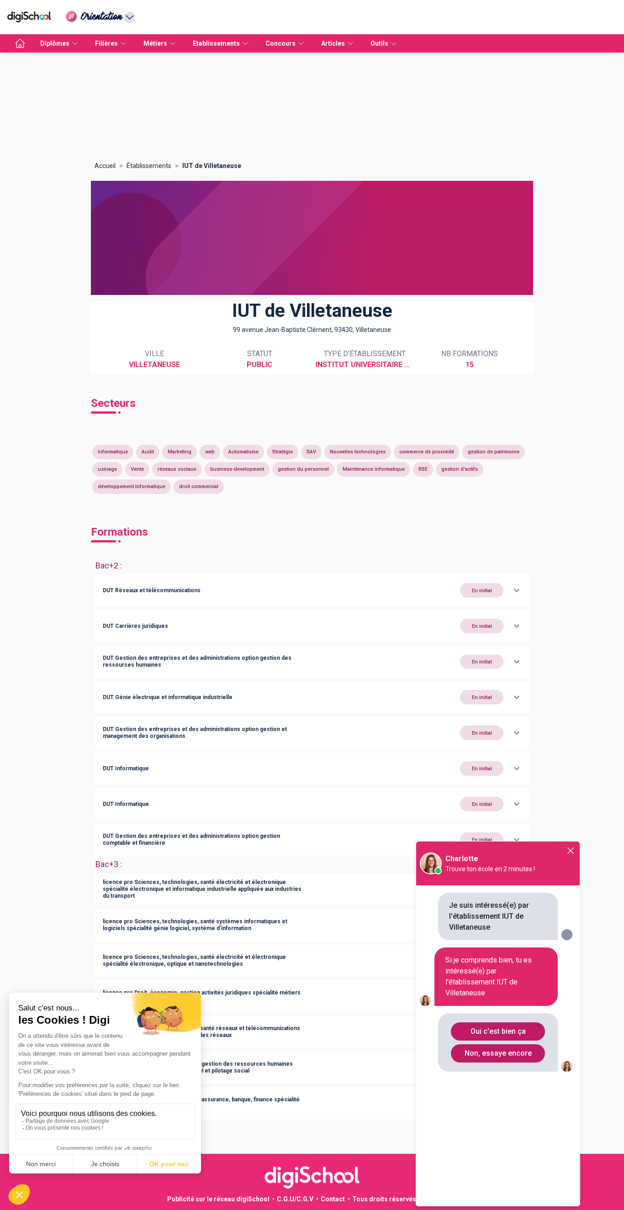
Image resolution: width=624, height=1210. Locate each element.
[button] (312, 590)
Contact (333, 1199)
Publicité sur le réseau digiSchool (218, 1199)
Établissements (149, 165)
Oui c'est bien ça (498, 1031)
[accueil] (20, 43)
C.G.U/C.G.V (295, 1199)
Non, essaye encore (498, 1053)
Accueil (105, 165)
